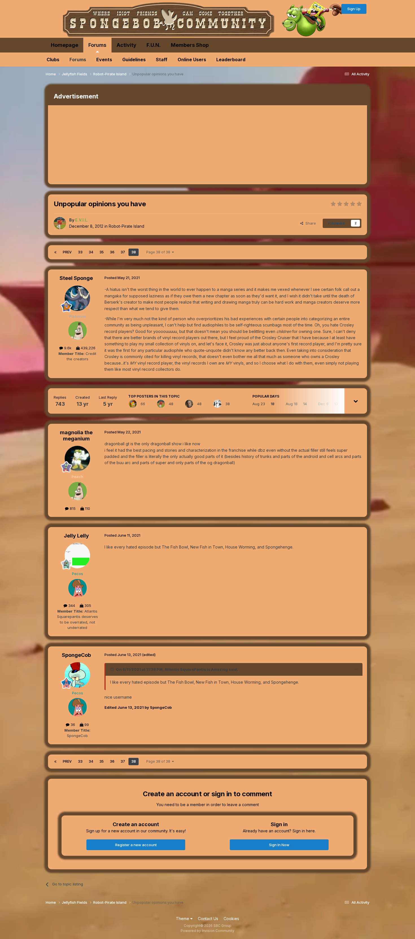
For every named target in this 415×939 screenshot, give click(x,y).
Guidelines (134, 59)
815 (72, 508)
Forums (97, 45)
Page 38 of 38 (159, 252)
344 (71, 605)
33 (80, 252)
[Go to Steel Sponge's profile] (77, 298)
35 (101, 252)
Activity (126, 45)
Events (104, 59)
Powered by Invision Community (207, 931)
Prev (67, 252)
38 (133, 252)
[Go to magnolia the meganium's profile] (77, 458)
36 (112, 252)
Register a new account (136, 845)
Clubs (53, 59)
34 (91, 252)
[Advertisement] (151, 144)
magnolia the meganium (76, 435)
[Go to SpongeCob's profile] (77, 675)
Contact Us (208, 918)
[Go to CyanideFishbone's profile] (133, 404)
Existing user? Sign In (312, 9)
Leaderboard (230, 59)
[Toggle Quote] (112, 669)
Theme (183, 918)
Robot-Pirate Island (126, 226)
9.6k (67, 348)
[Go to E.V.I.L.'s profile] (60, 223)
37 (123, 252)
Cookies (231, 918)
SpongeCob (76, 655)
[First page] (55, 252)
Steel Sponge (76, 278)
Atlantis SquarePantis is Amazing (196, 669)
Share (309, 223)
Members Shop (190, 45)
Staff (161, 59)
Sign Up (354, 8)
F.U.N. (154, 45)
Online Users (192, 59)
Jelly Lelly (76, 536)
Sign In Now (279, 845)
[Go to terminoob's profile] (217, 404)
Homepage (64, 45)
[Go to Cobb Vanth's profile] (189, 404)
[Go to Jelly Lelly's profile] (77, 555)
